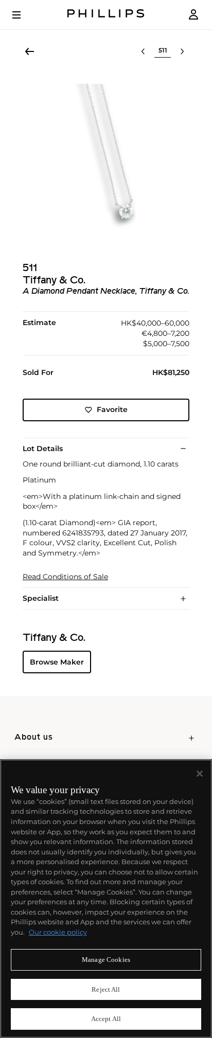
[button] (106, 156)
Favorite (112, 409)
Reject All (106, 989)
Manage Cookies (106, 959)
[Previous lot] (143, 51)
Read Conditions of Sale (65, 576)
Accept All (106, 1019)
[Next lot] (182, 51)
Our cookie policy (58, 932)
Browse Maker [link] (57, 662)
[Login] (193, 14)
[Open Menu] (23, 15)
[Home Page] (106, 14)
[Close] (199, 773)
